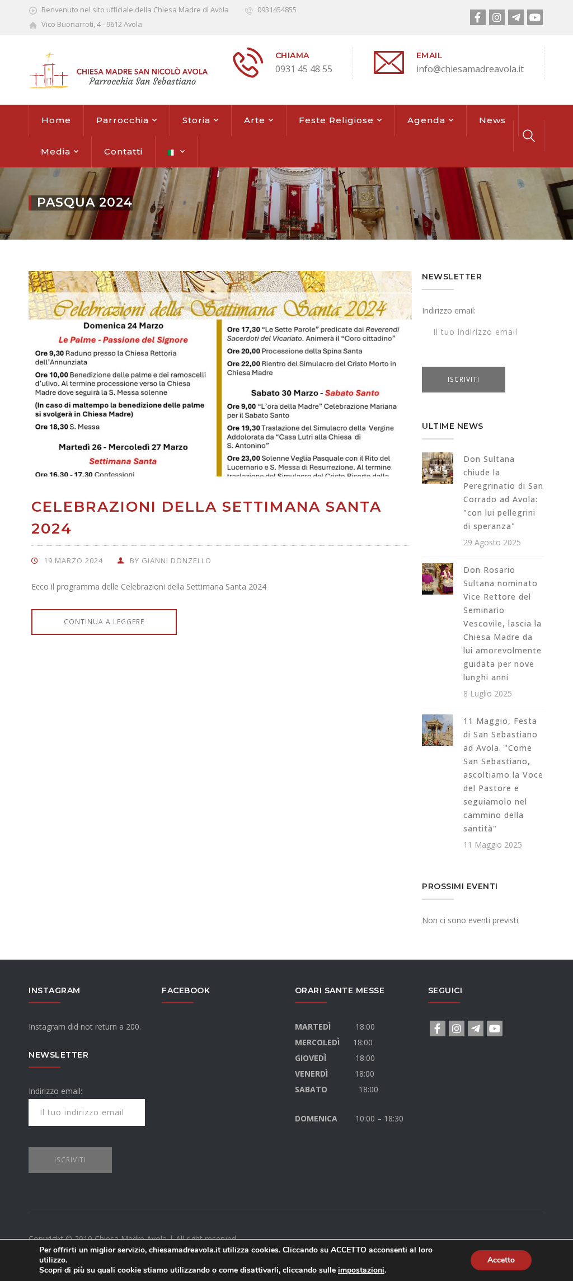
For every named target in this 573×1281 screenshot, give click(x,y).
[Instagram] (497, 17)
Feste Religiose (336, 120)
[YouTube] (535, 17)
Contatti (123, 151)
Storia (196, 120)
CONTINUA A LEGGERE (104, 622)
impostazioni (361, 1270)
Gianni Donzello (177, 560)
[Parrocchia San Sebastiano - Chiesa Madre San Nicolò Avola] (118, 68)
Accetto (501, 1260)
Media (56, 151)
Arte (254, 120)
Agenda (426, 120)
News (492, 120)
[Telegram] (516, 17)
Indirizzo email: (449, 310)
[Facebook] (478, 17)
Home (56, 120)
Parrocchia (122, 120)
